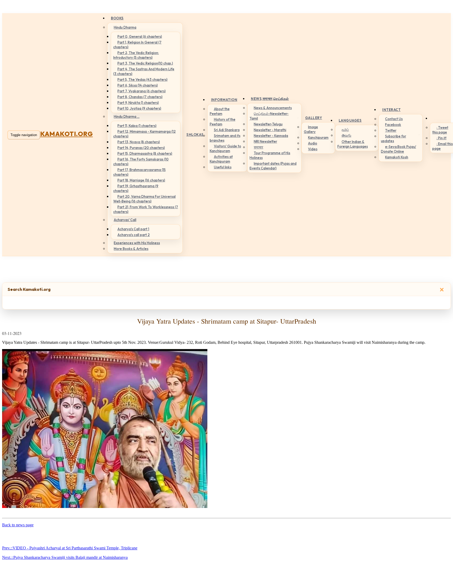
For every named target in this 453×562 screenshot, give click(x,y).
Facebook (393, 124)
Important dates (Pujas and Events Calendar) (273, 165)
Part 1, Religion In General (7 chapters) (137, 44)
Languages (350, 120)
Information (224, 100)
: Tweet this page (440, 129)
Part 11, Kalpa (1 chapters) (137, 126)
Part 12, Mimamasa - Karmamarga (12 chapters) (144, 133)
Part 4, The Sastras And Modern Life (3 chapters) (143, 71)
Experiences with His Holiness (137, 243)
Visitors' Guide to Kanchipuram (225, 148)
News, (270, 99)
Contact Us (394, 119)
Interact (391, 110)
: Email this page (442, 146)
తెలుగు (346, 135)
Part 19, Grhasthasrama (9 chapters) (135, 188)
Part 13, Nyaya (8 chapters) (138, 142)
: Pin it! (441, 138)
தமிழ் (345, 129)
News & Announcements (273, 108)
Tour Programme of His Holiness (270, 155)
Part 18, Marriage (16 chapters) (141, 180)
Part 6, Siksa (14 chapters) (137, 85)
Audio (312, 143)
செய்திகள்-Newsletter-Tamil (269, 115)
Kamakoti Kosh (396, 157)
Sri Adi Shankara (227, 130)
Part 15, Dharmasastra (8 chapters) (144, 153)
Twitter (390, 130)
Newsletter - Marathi (270, 130)
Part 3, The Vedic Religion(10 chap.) (145, 63)
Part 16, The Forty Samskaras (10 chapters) (141, 161)
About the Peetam (220, 111)
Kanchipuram (318, 137)
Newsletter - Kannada (271, 135)
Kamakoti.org (66, 134)
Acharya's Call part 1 (133, 229)
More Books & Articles (131, 249)
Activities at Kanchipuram (221, 158)
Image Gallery (311, 129)
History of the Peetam (222, 121)
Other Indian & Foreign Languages (352, 144)
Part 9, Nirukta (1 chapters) (138, 102)
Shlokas (195, 134)
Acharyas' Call (125, 220)
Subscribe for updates (393, 138)
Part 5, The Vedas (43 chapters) (142, 79)
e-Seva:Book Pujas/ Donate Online (398, 148)
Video (312, 149)
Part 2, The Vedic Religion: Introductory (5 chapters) (136, 55)
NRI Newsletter (265, 141)
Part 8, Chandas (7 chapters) (140, 97)
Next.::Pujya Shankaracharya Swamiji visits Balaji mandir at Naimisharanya (65, 557)
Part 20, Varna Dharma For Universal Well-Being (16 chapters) (144, 198)
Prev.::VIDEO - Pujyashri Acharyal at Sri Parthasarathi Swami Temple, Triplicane (69, 548)
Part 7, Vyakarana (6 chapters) (141, 91)
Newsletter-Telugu (268, 124)
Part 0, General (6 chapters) (139, 36)
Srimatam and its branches (225, 137)
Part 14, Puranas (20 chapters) (141, 148)
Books (117, 18)
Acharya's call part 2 (133, 235)
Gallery (313, 118)
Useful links (222, 167)
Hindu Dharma (125, 27)
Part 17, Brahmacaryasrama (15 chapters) (139, 172)
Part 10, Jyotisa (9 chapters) (139, 108)
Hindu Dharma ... (126, 116)
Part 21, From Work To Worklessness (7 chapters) (145, 209)
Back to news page (18, 525)
